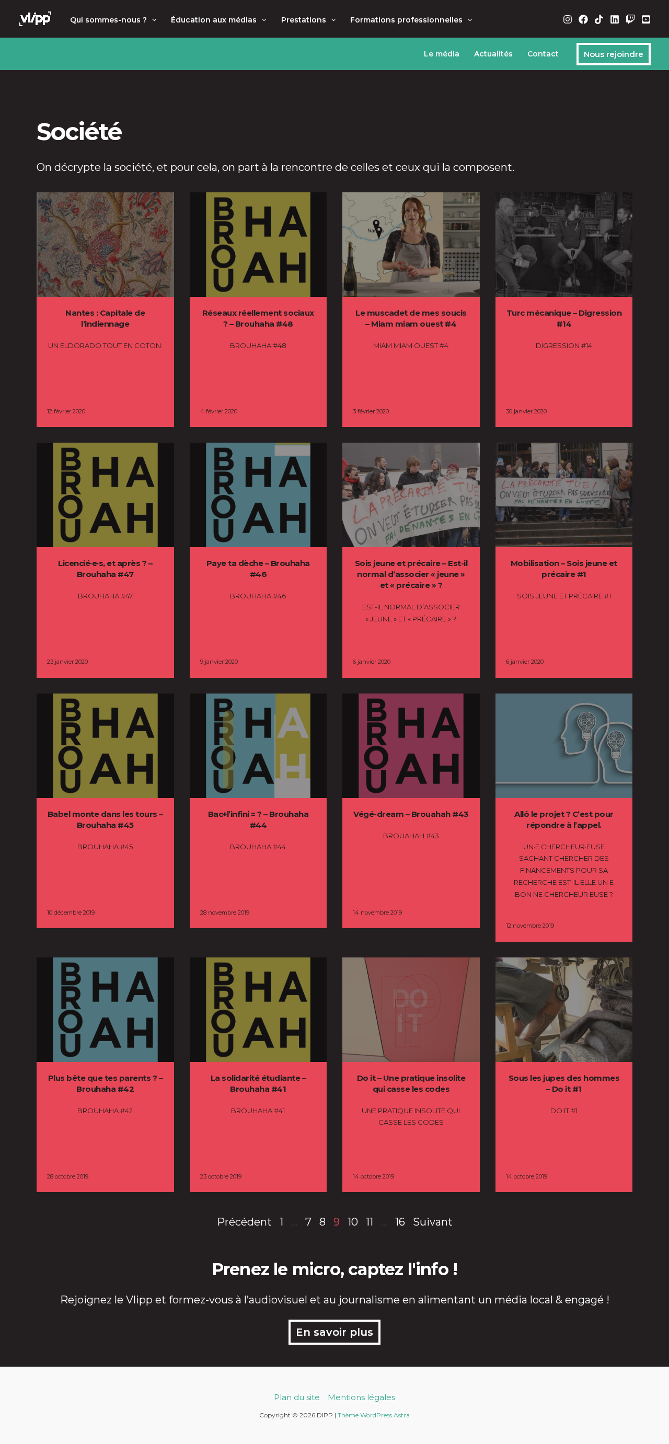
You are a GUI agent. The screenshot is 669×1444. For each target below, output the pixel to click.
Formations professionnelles (406, 20)
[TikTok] (599, 19)
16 (400, 1222)
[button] (151, 20)
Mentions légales (361, 1397)
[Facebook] (583, 19)
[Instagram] (567, 19)
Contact (543, 54)
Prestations (303, 20)
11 (369, 1222)
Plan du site (297, 1397)
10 (353, 1222)
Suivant (433, 1222)
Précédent (244, 1222)
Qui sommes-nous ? (108, 20)
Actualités (493, 54)
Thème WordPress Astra (374, 1415)
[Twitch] (630, 19)
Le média (441, 54)
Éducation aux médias (214, 20)
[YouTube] (646, 19)
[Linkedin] (614, 19)
